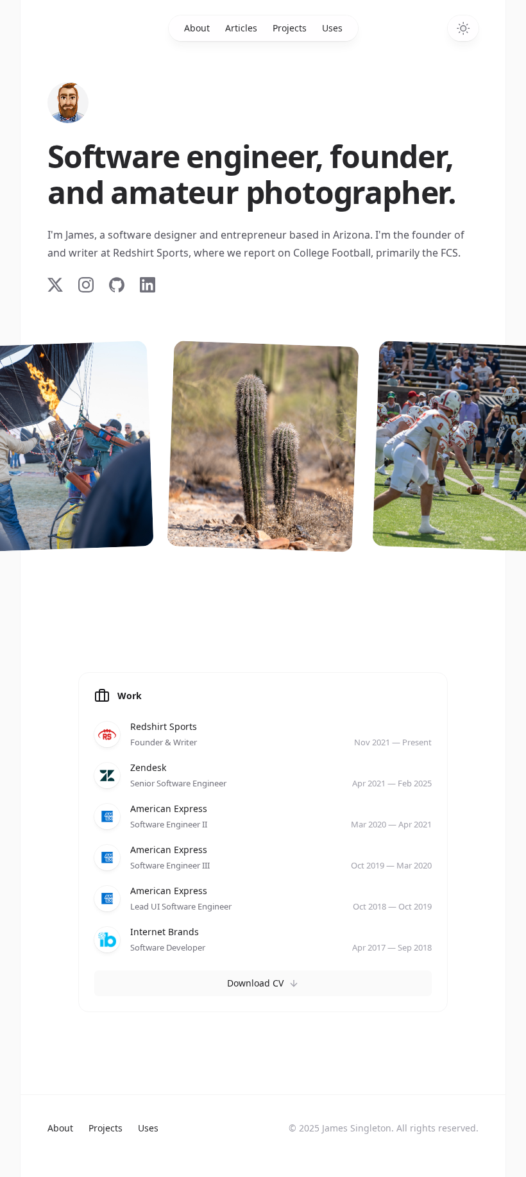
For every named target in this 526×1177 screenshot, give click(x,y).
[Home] (68, 102)
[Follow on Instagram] (86, 285)
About (197, 28)
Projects (290, 28)
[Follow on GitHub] (116, 285)
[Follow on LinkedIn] (147, 285)
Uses (332, 28)
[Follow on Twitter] (55, 285)
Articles (241, 28)
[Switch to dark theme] (463, 28)
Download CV (255, 983)
